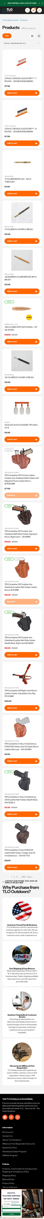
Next (29, 877)
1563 (24, 877)
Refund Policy (8, 1179)
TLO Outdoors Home (10, 20)
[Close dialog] (41, 1191)
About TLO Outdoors (11, 1140)
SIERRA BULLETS (11, 324)
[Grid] (32, 35)
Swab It (7, 422)
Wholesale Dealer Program (14, 1151)
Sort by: (7, 43)
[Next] (39, 3)
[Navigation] (39, 10)
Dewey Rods (9, 176)
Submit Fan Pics (9, 1148)
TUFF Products (10, 76)
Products (24, 20)
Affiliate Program (10, 1155)
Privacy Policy (8, 1183)
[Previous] (5, 3)
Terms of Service (9, 1187)
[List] (39, 35)
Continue (11, 1214)
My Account (7, 1132)
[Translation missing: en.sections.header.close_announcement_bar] (42, 3)
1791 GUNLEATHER (11, 473)
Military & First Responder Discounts (18, 1144)
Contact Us (7, 1136)
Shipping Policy (9, 1175)
